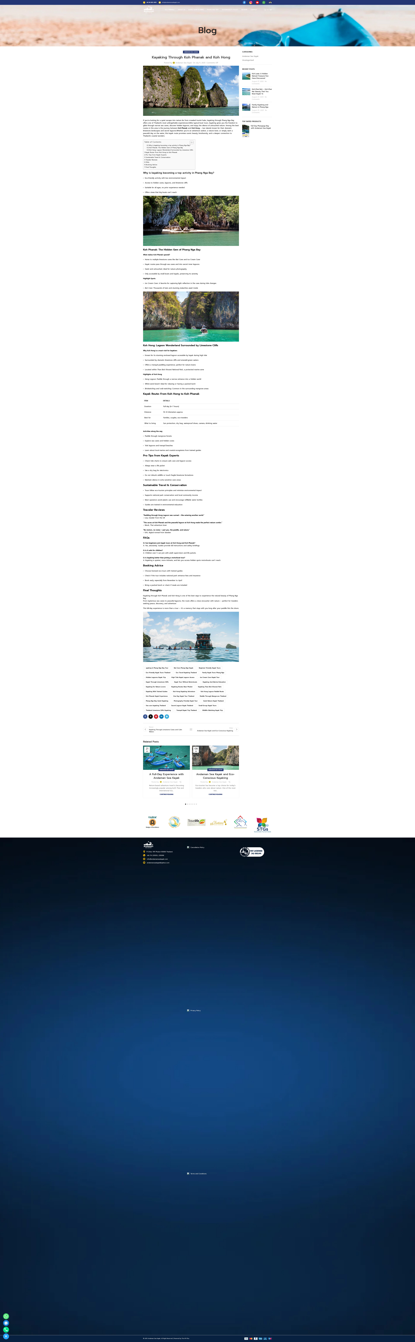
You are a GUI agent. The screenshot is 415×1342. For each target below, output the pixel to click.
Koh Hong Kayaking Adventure (184, 691)
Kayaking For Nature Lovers (156, 687)
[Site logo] (149, 9)
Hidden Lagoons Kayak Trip (156, 677)
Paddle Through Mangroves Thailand (213, 696)
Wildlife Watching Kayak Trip (212, 710)
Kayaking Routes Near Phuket (181, 687)
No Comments (259, 82)
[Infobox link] (149, 2)
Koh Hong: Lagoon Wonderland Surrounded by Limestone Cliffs (171, 150)
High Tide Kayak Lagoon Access (182, 677)
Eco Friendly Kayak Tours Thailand (158, 672)
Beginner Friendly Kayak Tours (210, 668)
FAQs (147, 162)
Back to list (191, 729)
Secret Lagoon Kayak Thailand (182, 705)
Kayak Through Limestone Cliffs (157, 682)
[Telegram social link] (167, 716)
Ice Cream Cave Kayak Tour (209, 677)
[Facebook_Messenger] (6, 1323)
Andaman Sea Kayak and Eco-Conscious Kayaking (215, 776)
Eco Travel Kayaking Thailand (186, 672)
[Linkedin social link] (161, 716)
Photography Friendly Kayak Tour (186, 701)
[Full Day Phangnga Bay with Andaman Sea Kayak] (245, 131)
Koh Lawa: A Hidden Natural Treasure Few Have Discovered (260, 75)
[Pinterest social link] (156, 716)
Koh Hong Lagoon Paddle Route (212, 691)
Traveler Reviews (151, 160)
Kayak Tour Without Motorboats (185, 682)
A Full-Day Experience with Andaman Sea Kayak (166, 776)
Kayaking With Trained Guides (156, 691)
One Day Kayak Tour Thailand (183, 696)
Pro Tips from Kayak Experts (156, 155)
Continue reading (166, 794)
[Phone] (6, 1330)
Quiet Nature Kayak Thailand (213, 701)
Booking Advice (151, 165)
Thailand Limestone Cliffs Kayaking (158, 710)
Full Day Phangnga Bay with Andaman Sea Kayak (261, 127)
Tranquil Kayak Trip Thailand (186, 710)
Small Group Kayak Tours (207, 705)
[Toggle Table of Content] (190, 142)
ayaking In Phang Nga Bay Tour (157, 668)
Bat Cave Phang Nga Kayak (183, 668)
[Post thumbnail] (246, 79)
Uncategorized (248, 60)
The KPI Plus (185, 1338)
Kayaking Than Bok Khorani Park (209, 687)
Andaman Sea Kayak (191, 52)
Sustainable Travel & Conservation (158, 157)
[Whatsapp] (6, 1316)
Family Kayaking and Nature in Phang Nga (260, 106)
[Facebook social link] (145, 716)
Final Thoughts (151, 167)
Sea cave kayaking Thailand (156, 705)
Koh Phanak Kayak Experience (157, 696)
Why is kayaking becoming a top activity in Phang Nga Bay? (169, 145)
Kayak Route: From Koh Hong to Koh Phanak (161, 152)
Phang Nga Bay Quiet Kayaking (157, 701)
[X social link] (150, 716)
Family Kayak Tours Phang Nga (213, 672)
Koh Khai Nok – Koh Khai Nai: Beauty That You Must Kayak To (262, 91)
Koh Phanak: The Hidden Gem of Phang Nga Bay (166, 148)
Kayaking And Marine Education (214, 682)
